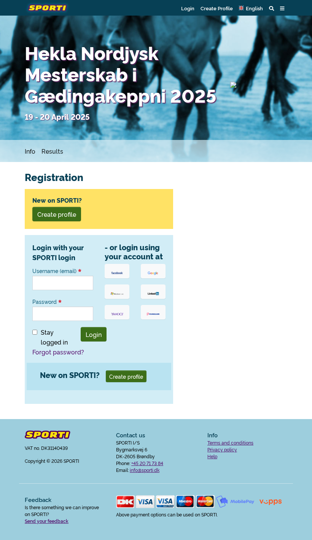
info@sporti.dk (144, 470)
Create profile (56, 214)
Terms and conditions (230, 442)
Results (52, 151)
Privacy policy (222, 449)
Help (212, 456)
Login (187, 8)
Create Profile (217, 8)
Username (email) (55, 271)
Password (45, 301)
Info (30, 151)
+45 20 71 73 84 (147, 463)
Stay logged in (54, 337)
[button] (251, 8)
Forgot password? (58, 352)
